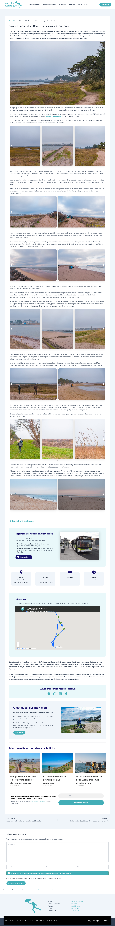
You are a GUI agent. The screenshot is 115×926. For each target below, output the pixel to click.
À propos (62, 5)
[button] (40, 4)
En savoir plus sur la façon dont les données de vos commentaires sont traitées (65, 890)
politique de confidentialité (38, 801)
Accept (106, 920)
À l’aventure (75, 911)
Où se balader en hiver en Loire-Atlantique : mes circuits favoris (89, 779)
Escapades (75, 908)
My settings (93, 920)
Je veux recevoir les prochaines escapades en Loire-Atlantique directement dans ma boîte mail (41, 873)
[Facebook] (81, 4)
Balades (74, 904)
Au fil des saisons (77, 901)
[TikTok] (87, 4)
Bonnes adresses (49, 5)
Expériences (75, 906)
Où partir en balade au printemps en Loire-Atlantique (54, 779)
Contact (72, 5)
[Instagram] (79, 4)
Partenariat (52, 911)
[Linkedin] (84, 4)
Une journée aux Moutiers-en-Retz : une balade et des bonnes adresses (24, 779)
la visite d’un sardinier (54, 116)
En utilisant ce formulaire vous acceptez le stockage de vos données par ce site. (35, 878)
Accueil (50, 901)
